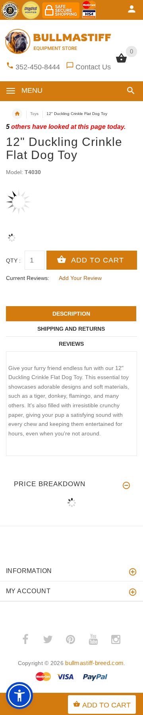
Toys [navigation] (34, 113)
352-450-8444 (37, 67)
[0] (121, 62)
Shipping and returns (71, 329)
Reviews (71, 344)
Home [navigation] (17, 114)
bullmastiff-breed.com (94, 662)
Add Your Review (80, 278)
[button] (129, 91)
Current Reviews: (27, 278)
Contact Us (93, 67)
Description (71, 314)
